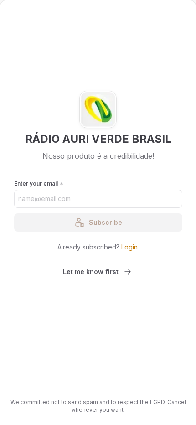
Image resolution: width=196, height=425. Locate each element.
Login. (130, 247)
